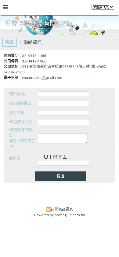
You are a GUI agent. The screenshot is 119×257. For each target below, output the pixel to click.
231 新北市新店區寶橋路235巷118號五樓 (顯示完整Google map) (55, 69)
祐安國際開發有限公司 (37, 23)
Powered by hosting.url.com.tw (59, 215)
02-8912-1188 (34, 55)
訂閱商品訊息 (62, 209)
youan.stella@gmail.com (42, 77)
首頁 (9, 42)
